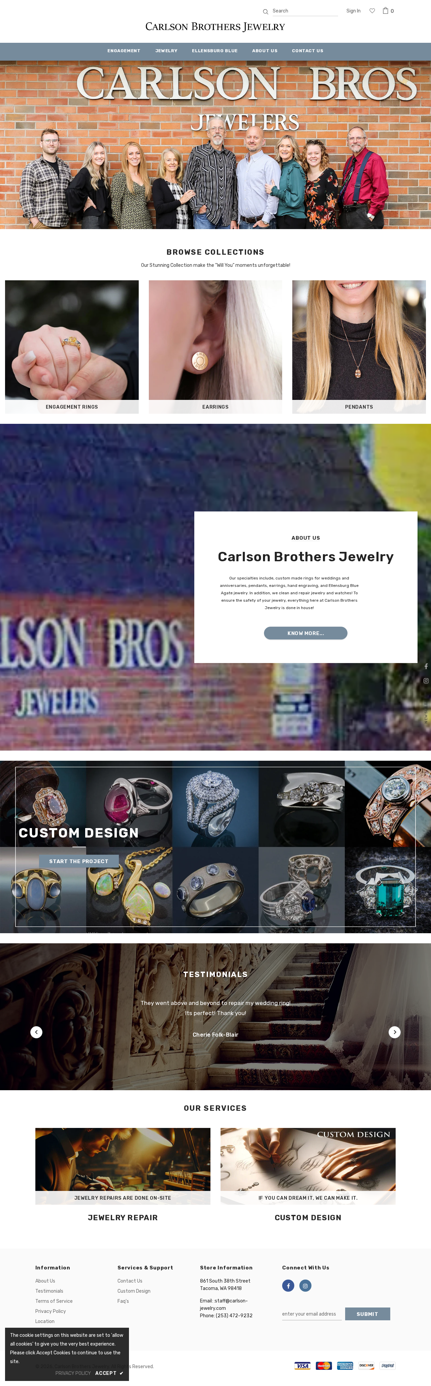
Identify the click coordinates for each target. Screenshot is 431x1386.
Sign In (353, 11)
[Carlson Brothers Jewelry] (215, 30)
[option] (215, 145)
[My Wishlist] (372, 11)
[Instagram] (305, 1286)
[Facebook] (288, 1286)
